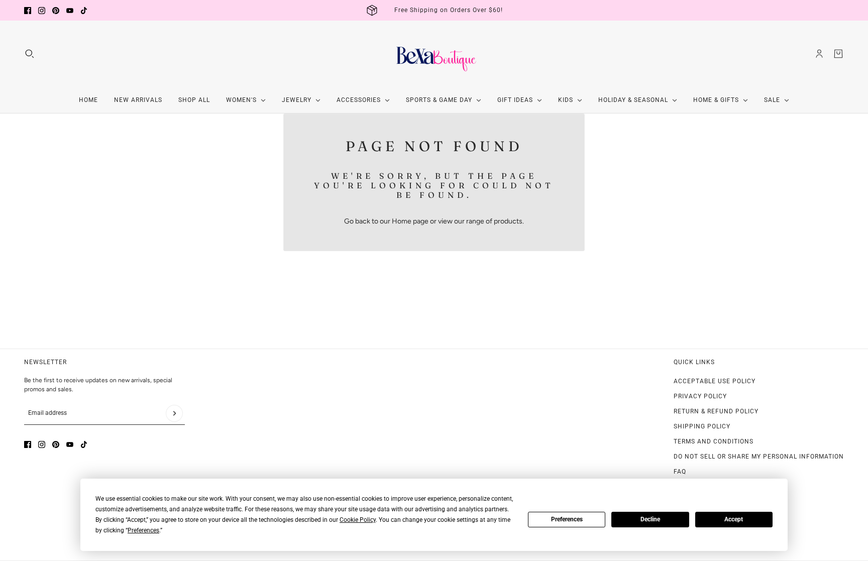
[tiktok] (83, 10)
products (508, 221)
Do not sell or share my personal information (759, 456)
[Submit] (174, 413)
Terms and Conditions (713, 441)
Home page (410, 221)
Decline (650, 519)
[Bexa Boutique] (434, 54)
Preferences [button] (143, 530)
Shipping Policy (702, 426)
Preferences (567, 519)
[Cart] (838, 53)
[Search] (29, 53)
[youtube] (69, 10)
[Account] (819, 53)
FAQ (680, 471)
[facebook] (27, 10)
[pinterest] (55, 10)
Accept (733, 519)
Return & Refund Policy (716, 411)
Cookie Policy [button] (358, 519)
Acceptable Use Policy (714, 381)
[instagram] (41, 10)
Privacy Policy (700, 396)
